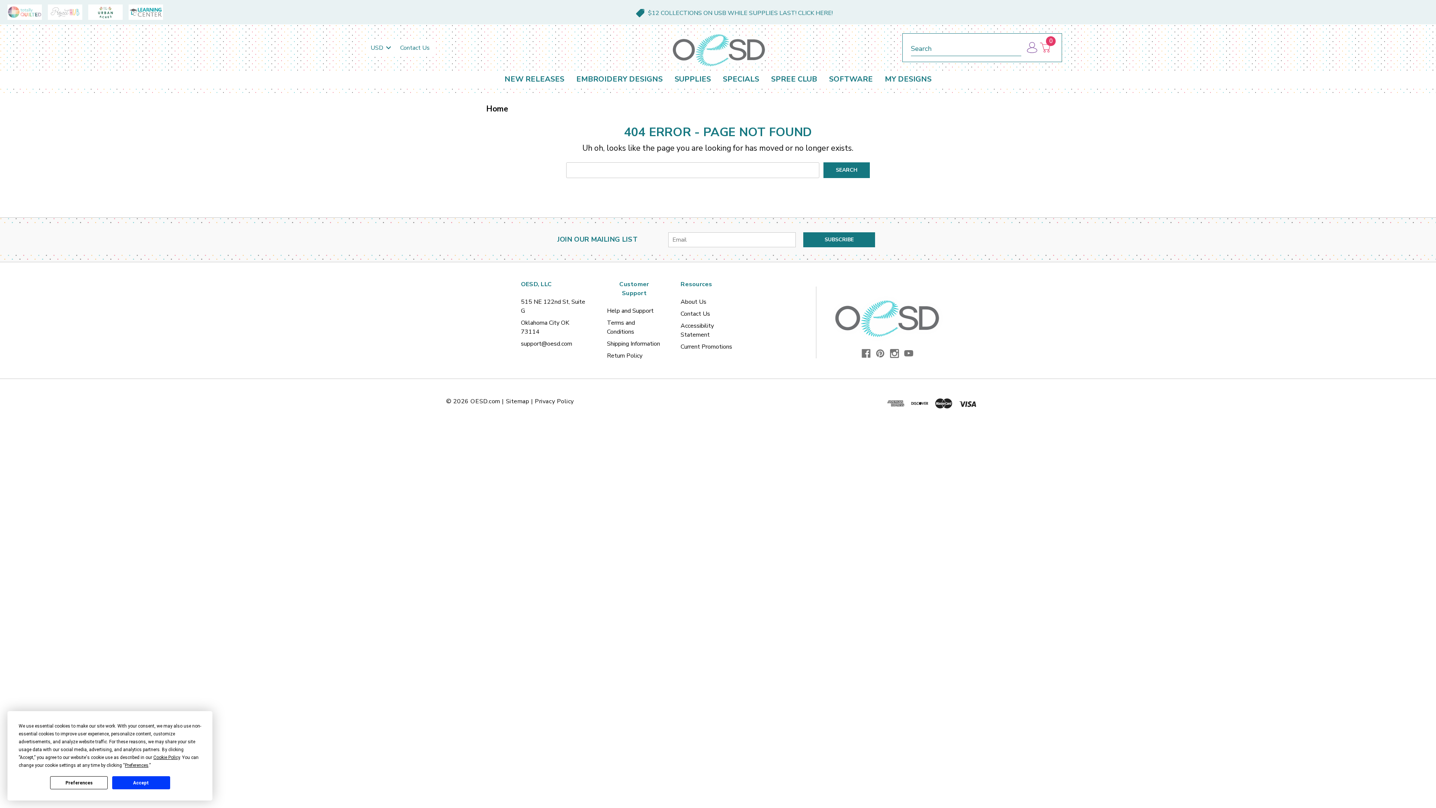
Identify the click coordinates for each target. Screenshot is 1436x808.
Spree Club (794, 79)
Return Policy (624, 356)
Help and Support (630, 311)
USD (378, 48)
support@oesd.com (546, 344)
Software (851, 79)
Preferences (79, 783)
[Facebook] (866, 353)
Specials (741, 79)
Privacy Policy (554, 401)
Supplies (693, 79)
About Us (693, 302)
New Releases (534, 79)
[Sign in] (1031, 48)
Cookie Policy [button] (166, 757)
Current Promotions (706, 347)
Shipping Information (633, 344)
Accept (141, 783)
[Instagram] (894, 353)
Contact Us (415, 48)
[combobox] (966, 47)
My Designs (908, 79)
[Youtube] (908, 353)
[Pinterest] (880, 353)
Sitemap (518, 401)
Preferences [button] (136, 765)
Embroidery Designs (619, 79)
